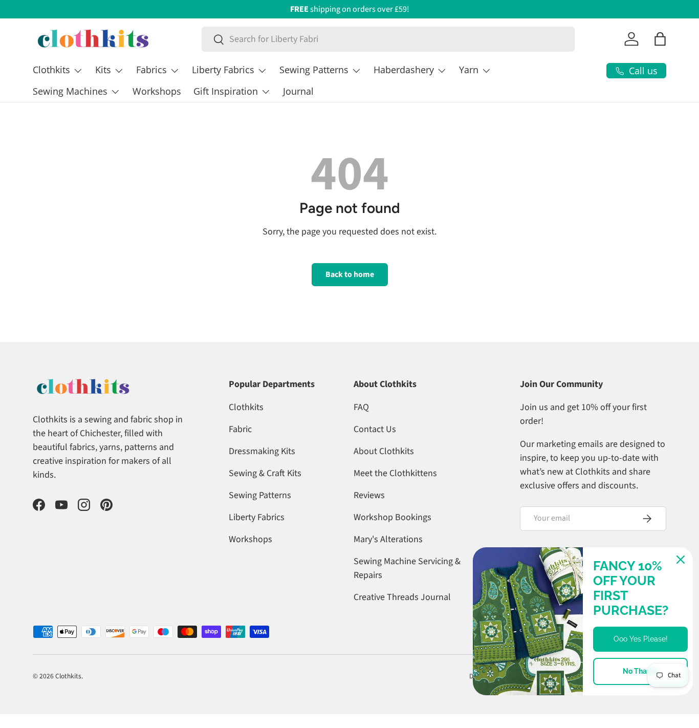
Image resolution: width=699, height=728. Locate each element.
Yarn (468, 69)
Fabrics (151, 69)
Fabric (240, 429)
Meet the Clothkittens (395, 473)
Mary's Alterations (388, 539)
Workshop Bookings (392, 517)
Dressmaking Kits (262, 451)
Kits (103, 69)
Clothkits (51, 69)
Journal (298, 91)
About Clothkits (384, 451)
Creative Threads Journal (402, 597)
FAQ (361, 407)
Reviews (369, 495)
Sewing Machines (70, 91)
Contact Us (375, 429)
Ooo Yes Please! (641, 639)
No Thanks (641, 671)
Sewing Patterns (313, 69)
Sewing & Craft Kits (265, 473)
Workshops (157, 91)
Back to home (349, 274)
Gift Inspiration (225, 91)
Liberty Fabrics (223, 69)
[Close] (680, 559)
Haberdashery (404, 69)
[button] (660, 39)
